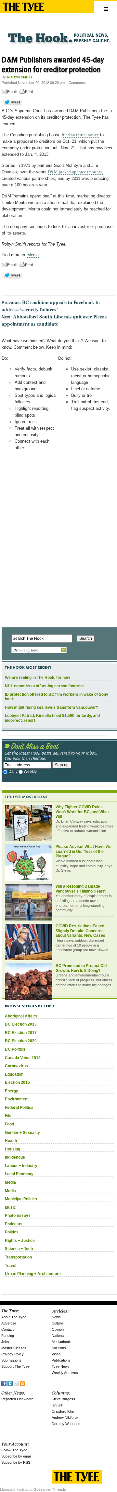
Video (56, 1354)
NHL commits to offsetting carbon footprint (44, 686)
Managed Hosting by (33, 1489)
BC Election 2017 (21, 1032)
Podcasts (13, 1224)
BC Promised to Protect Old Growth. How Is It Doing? (81, 968)
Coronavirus (16, 1066)
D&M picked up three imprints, (75, 171)
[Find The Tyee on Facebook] (3, 1382)
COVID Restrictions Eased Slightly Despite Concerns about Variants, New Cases (80, 931)
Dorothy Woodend (66, 1424)
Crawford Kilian (63, 1411)
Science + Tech (19, 1248)
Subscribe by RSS (15, 1462)
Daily (13, 771)
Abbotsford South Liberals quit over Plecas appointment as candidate (54, 320)
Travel (10, 1265)
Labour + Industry (21, 1165)
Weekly (30, 771)
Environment (17, 1099)
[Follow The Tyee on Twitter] (10, 1382)
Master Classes (13, 1348)
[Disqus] (58, 541)
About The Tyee (13, 1317)
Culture (57, 1323)
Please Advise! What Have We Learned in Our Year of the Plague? (83, 851)
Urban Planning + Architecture (33, 1273)
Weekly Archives (65, 1373)
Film (9, 1115)
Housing (12, 1149)
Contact (7, 1329)
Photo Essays (18, 1215)
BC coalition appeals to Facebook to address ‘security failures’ (51, 306)
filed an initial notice (80, 134)
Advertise (8, 1323)
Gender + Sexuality (22, 1132)
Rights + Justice (20, 1240)
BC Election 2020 (21, 1041)
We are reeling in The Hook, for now (37, 677)
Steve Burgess (63, 1399)
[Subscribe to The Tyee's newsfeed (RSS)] (22, 1382)
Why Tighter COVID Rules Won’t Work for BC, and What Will (82, 812)
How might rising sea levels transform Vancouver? (51, 707)
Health (11, 1140)
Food (9, 1124)
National (58, 1335)
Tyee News (61, 1366)
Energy (11, 1091)
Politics (12, 1232)
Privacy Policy (12, 1354)
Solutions (59, 1348)
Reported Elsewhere (17, 1399)
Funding (7, 1335)
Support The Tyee (15, 1366)
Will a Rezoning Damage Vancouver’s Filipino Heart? (81, 889)
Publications (61, 1360)
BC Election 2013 (21, 1024)
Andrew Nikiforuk (65, 1417)
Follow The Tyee (14, 1450)
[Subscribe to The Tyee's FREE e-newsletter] (16, 1382)
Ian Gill (57, 1405)
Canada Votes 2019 (23, 1057)
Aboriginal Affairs (21, 1016)
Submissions (11, 1360)
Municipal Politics (21, 1199)
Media (33, 254)
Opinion (58, 1329)
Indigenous (15, 1157)
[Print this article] (28, 92)
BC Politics (15, 1049)
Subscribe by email (16, 1456)
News (56, 1317)
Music (10, 1207)
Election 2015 (17, 1082)
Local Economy (19, 1174)
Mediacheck (61, 1342)
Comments (77, 83)
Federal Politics (19, 1107)
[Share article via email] (10, 92)
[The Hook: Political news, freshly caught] (58, 32)
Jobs (5, 1342)
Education (14, 1074)
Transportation (18, 1257)
